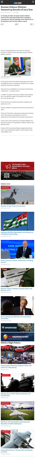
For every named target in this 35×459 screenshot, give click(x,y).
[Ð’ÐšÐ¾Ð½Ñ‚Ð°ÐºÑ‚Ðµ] (2, 24)
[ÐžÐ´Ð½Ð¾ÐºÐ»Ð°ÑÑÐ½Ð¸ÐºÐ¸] (32, 24)
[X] (17, 24)
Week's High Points (10, 343)
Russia (17, 12)
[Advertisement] (17, 38)
